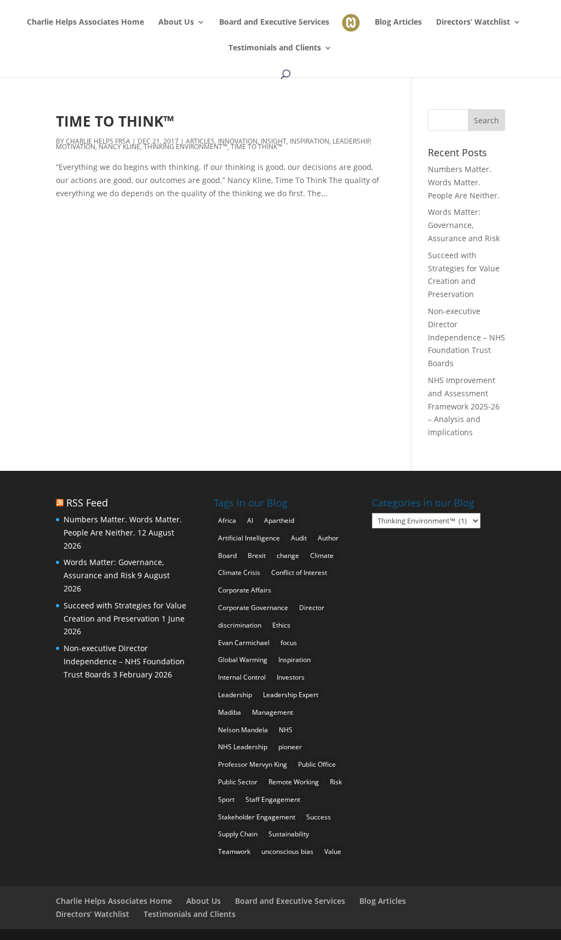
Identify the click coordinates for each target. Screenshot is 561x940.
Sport (226, 799)
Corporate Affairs (244, 590)
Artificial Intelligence (249, 538)
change (288, 555)
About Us (176, 22)
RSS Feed (87, 502)
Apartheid (279, 520)
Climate (322, 555)
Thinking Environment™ (185, 146)
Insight (274, 141)
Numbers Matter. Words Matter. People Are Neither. (464, 182)
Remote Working (293, 782)
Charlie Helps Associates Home (85, 22)
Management (272, 712)
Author (328, 538)
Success (318, 817)
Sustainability (288, 834)
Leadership (351, 141)
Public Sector (237, 782)
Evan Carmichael (244, 642)
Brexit (257, 555)
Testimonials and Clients (274, 48)
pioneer (290, 746)
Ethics (281, 625)
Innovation (237, 141)
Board (227, 555)
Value (332, 851)
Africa (227, 520)
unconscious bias (287, 851)
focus (288, 642)
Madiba (229, 712)
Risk (336, 782)
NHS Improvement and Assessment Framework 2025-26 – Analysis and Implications (464, 406)
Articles (200, 141)
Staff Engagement (272, 799)
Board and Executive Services (274, 22)
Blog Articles (398, 22)
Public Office (317, 764)
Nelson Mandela (243, 729)
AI (250, 520)
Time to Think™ (115, 121)
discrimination (239, 625)
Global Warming (242, 659)
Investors (291, 677)
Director (311, 607)
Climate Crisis (239, 572)
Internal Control (242, 677)
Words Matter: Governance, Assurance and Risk (464, 225)
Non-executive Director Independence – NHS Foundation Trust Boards (466, 337)
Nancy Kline (119, 146)
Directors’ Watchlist (473, 22)
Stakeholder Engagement (256, 817)
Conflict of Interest (299, 572)
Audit (299, 538)
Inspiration (309, 141)
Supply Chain (237, 834)
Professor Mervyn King (252, 764)
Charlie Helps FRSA (98, 141)
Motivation (75, 146)
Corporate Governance (253, 607)
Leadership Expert (290, 694)
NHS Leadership (242, 746)
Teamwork (234, 851)
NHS (286, 729)
